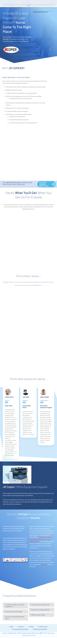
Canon (40, 537)
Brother (41, 539)
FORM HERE (48, 292)
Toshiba (32, 541)
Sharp (35, 539)
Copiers (38, 556)
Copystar (44, 537)
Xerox (46, 539)
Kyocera (50, 537)
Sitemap (4, 633)
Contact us (44, 564)
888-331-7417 (31, 1)
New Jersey (51, 633)
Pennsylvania (25, 635)
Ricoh (31, 539)
